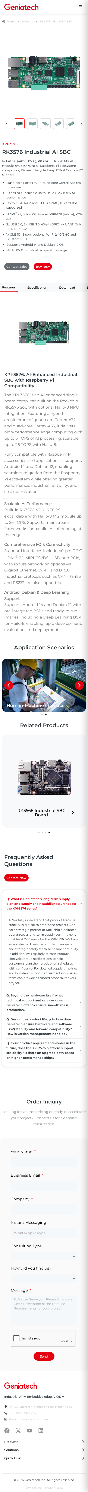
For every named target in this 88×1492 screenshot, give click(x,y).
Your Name (22, 1151)
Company (21, 1199)
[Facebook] (7, 1430)
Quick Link (12, 1458)
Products (11, 1442)
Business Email (26, 1175)
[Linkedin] (41, 1430)
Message (20, 1290)
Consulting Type (26, 1246)
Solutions (11, 1450)
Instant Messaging (28, 1222)
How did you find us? (31, 1268)
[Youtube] (29, 1430)
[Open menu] (80, 6)
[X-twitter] (18, 1430)
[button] (6, 124)
